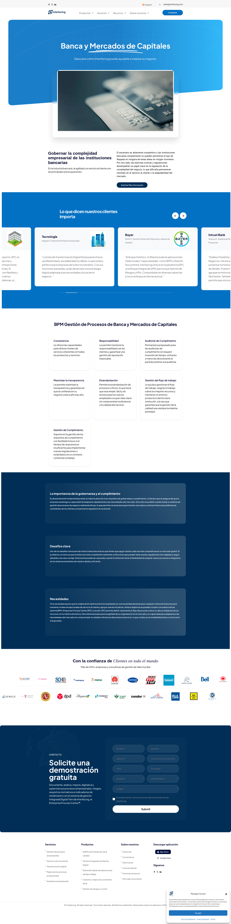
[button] (226, 894)
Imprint (213, 919)
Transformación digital (56, 866)
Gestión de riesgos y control (95, 889)
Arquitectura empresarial (57, 881)
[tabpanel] (115, 504)
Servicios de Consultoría (57, 861)
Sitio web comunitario (132, 879)
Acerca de (126, 852)
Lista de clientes (129, 868)
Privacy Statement (203, 919)
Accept (198, 913)
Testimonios (127, 862)
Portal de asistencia (131, 873)
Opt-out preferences (188, 919)
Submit (145, 809)
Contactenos (128, 857)
